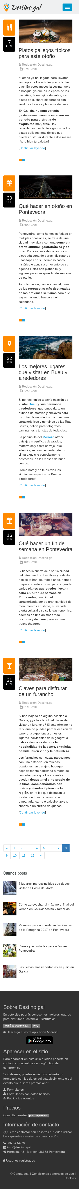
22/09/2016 (31, 391)
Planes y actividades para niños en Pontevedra (43, 948)
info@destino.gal (19, 1147)
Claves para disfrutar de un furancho (43, 691)
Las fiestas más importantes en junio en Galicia (46, 969)
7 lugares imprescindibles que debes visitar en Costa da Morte (44, 886)
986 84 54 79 (16, 1143)
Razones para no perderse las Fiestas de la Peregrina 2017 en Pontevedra (45, 927)
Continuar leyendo (32, 148)
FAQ (35, 1025)
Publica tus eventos (20, 1098)
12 (32, 855)
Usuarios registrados (20, 1160)
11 (23, 855)
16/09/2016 (31, 562)
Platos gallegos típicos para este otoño (44, 53)
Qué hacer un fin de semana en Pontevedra (45, 546)
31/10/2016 (31, 707)
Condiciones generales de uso (53, 1173)
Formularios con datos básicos (28, 1094)
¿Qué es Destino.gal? (17, 1025)
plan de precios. (38, 1115)
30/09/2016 (31, 225)
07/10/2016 (31, 69)
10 (15, 855)
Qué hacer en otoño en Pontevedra (45, 209)
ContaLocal (21, 1173)
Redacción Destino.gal (37, 64)
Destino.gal (25, 7)
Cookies (70, 1178)
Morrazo (48, 437)
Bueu (33, 404)
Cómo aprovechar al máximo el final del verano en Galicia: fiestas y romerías (46, 907)
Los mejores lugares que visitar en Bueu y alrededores (43, 372)
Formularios (15, 1089)
